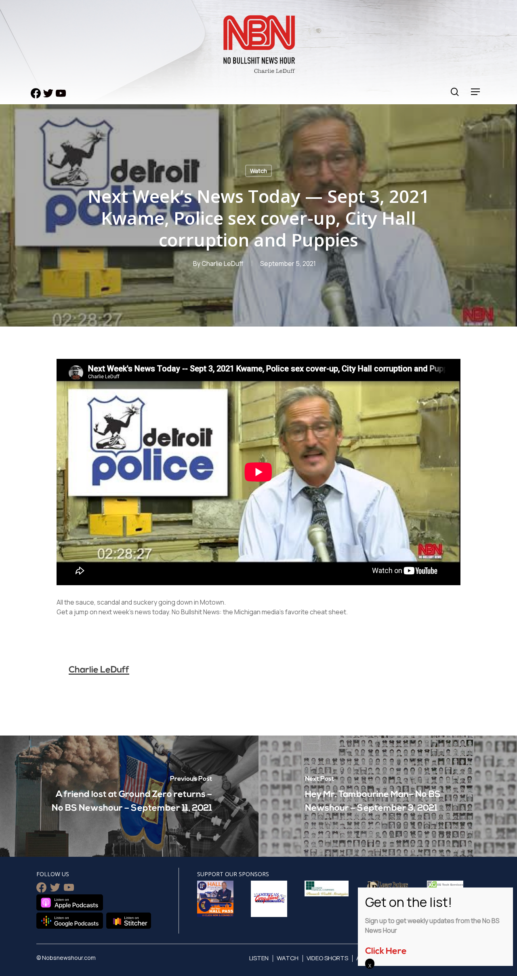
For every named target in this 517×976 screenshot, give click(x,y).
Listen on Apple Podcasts (69, 902)
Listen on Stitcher (128, 921)
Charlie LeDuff (223, 263)
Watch (258, 171)
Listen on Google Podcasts (69, 921)
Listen (259, 958)
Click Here (386, 951)
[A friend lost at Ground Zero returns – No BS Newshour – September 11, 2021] (129, 796)
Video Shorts (327, 958)
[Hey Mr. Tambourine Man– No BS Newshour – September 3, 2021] (387, 796)
